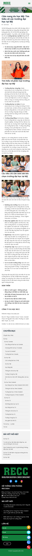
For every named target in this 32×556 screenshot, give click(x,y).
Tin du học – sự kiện (8, 424)
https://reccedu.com (13, 313)
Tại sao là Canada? (10, 351)
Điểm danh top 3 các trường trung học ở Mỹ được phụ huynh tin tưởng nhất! (16, 518)
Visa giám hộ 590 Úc (10, 420)
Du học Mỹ (7, 357)
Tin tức (5, 427)
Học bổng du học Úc (10, 407)
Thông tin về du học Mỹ (11, 370)
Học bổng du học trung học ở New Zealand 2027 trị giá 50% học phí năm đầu (15, 512)
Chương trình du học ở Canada (13, 348)
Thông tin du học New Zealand (13, 388)
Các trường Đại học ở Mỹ (12, 360)
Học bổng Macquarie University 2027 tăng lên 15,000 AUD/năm (16, 506)
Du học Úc (7, 397)
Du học (5, 339)
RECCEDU (16, 274)
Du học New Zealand (10, 382)
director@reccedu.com (13, 495)
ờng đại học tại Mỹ (15, 36)
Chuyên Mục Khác (8, 335)
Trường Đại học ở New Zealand (13, 392)
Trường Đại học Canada (11, 354)
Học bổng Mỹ (8, 367)
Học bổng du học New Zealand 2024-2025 (16, 385)
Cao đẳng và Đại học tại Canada (14, 344)
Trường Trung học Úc (11, 417)
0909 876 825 (19, 324)
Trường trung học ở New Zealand (14, 395)
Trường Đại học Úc (10, 414)
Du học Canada (8, 341)
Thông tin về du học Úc (11, 411)
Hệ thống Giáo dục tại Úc (12, 404)
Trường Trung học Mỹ (11, 374)
